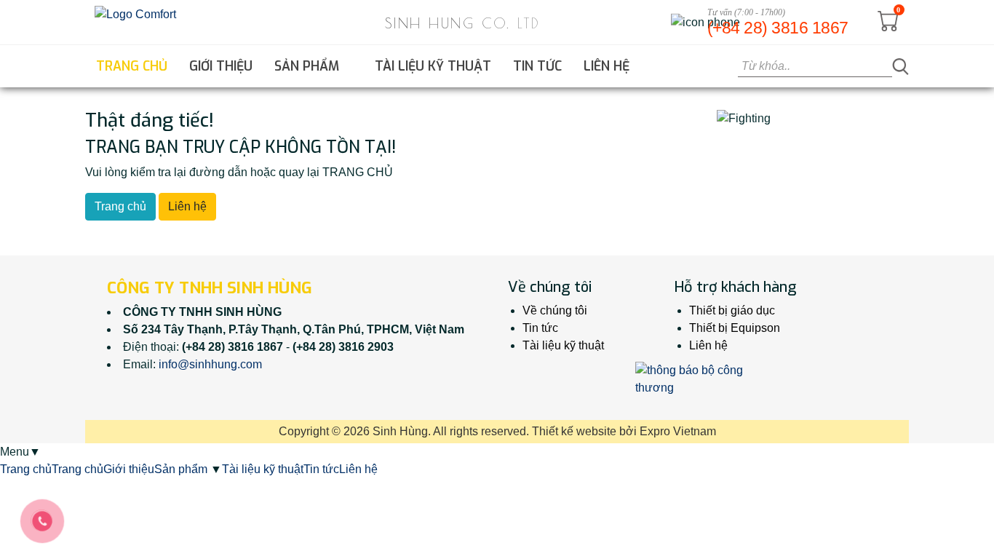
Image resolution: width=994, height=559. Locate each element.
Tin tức (537, 66)
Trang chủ (131, 66)
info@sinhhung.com (210, 364)
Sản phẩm (308, 66)
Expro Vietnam (678, 431)
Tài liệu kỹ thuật (433, 66)
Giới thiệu (221, 66)
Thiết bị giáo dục (732, 310)
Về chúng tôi (554, 310)
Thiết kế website (574, 431)
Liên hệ (606, 66)
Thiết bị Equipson (734, 328)
